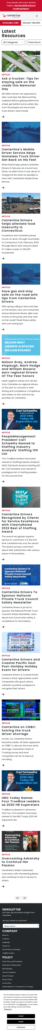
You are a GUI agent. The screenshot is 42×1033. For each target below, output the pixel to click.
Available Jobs (10, 22)
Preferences (21, 1027)
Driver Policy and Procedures (12, 961)
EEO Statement (7, 969)
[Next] (24, 898)
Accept (21, 1016)
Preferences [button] (7, 1009)
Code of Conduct (8, 976)
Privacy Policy (7, 979)
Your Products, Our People (11, 949)
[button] (37, 16)
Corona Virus (6, 983)
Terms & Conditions (9, 972)
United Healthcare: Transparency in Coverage (17, 987)
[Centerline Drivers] (11, 16)
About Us (5, 935)
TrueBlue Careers (8, 953)
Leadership (6, 942)
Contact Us (6, 946)
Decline (21, 1021)
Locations (5, 939)
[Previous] (18, 898)
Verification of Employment (11, 965)
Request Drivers (31, 22)
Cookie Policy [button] (23, 1004)
